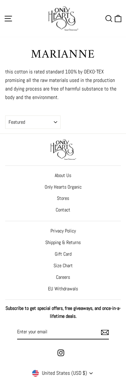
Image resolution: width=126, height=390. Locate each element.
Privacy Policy (63, 231)
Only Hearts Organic (63, 187)
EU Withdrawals (63, 288)
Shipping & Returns (63, 242)
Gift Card (63, 254)
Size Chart (63, 265)
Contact (63, 210)
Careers (63, 277)
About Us (63, 175)
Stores (63, 198)
